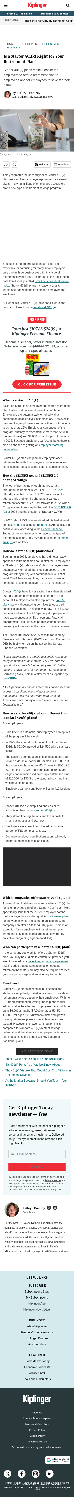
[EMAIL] (56, 1207)
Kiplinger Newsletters (37, 1313)
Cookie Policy (37, 1439)
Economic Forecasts (37, 1370)
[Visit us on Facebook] (22, 1477)
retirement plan (58, 916)
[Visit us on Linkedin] (50, 1477)
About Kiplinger (37, 1330)
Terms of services (49, 1176)
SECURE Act (54, 490)
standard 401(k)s (44, 810)
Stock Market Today (37, 1364)
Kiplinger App (37, 1307)
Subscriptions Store (37, 1295)
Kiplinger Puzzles (37, 1341)
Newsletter (64, 164)
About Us (37, 1416)
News (49, 96)
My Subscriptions (37, 1301)
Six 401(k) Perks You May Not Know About (32, 1064)
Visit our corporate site (49, 1488)
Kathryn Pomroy (28, 93)
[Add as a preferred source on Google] (57, 1464)
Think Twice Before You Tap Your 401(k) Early (34, 1058)
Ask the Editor (37, 1347)
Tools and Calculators (37, 1382)
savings (15, 524)
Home (11, 43)
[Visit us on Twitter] (7, 1477)
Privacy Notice (53, 1180)
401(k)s (16, 591)
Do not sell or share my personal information (37, 1451)
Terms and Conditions (37, 1427)
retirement (43, 524)
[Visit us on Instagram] (36, 1477)
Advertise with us (37, 1445)
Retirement (30, 43)
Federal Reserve (52, 529)
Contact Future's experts (37, 1422)
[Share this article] (6, 164)
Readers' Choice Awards (37, 1336)
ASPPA (12, 678)
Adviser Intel (37, 1376)
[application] (37, 866)
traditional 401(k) (44, 307)
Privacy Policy (37, 1433)
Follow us (44, 164)
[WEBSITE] (50, 1207)
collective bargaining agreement (48, 961)
